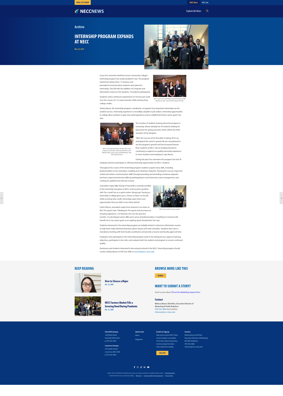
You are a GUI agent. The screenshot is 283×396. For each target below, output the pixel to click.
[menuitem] (207, 11)
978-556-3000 (111, 341)
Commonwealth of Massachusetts (153, 376)
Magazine (139, 339)
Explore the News (193, 11)
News (137, 335)
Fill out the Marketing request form (185, 292)
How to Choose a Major (116, 281)
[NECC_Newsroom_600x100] (89, 11)
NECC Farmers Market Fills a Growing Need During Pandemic (121, 304)
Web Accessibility (170, 373)
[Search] (207, 11)
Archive (160, 275)
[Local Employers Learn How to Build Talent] (1, 198)
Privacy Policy (169, 376)
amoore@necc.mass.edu (144, 251)
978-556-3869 (160, 309)
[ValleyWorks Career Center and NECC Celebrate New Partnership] (281, 198)
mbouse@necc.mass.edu (165, 312)
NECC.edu (205, 2)
